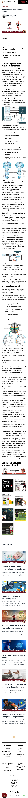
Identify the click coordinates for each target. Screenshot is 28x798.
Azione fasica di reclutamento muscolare (11, 56)
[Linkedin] (18, 792)
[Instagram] (12, 792)
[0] (19, 2)
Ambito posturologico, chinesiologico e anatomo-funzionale (14, 48)
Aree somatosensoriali (9, 52)
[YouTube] (15, 792)
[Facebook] (10, 792)
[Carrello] (19, 2)
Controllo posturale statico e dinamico (14, 45)
